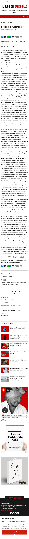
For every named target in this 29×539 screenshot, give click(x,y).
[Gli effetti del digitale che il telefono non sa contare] (5, 370)
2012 (11, 22)
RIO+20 (19, 224)
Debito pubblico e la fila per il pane (10, 310)
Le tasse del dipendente (8, 276)
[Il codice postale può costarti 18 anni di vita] (5, 362)
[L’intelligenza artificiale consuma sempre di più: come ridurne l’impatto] (5, 337)
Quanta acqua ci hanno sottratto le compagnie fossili (18, 327)
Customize (7, 536)
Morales (17, 85)
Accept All (14, 532)
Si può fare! (4, 315)
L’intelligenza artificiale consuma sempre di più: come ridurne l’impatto (18, 336)
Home (2, 22)
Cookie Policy (22, 528)
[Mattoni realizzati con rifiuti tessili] (5, 354)
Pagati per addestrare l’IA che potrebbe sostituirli (18, 344)
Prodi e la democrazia (7, 300)
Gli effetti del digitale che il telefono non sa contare (19, 369)
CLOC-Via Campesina (17, 108)
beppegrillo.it (4, 29)
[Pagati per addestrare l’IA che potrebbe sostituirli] (5, 345)
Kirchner (3, 135)
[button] (2, 1)
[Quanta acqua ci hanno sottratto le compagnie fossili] (5, 329)
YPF (25, 135)
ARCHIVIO (7, 22)
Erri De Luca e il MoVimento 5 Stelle (11, 305)
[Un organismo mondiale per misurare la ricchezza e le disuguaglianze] (5, 378)
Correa (19, 75)
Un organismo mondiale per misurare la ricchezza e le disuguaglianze (18, 378)
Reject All (20, 536)
